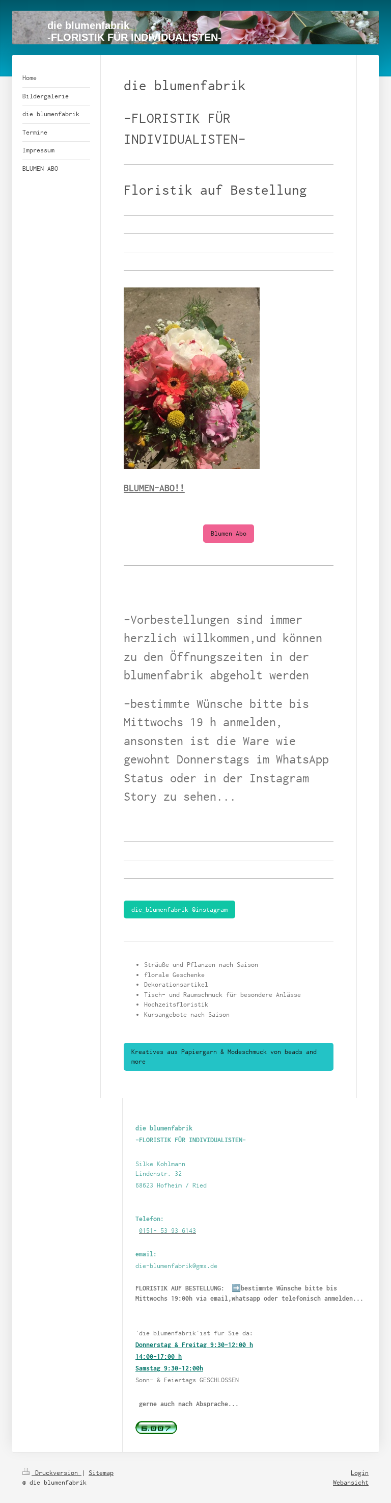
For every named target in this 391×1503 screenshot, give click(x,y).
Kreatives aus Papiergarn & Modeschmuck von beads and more (224, 1057)
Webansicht (351, 1482)
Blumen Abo (228, 533)
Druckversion (56, 1472)
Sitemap (101, 1472)
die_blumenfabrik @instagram (179, 909)
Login (360, 1472)
